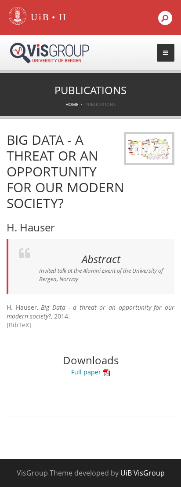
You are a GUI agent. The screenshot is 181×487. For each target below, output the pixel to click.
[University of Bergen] (38, 18)
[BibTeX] (19, 325)
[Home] (17, 22)
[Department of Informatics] (63, 18)
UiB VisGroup (142, 473)
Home (72, 104)
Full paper (87, 372)
